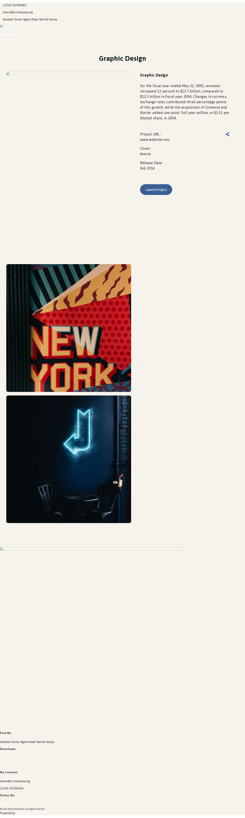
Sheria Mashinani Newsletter (18, 765)
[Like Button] (216, 134)
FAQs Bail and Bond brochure (18, 758)
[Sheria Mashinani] (9, 35)
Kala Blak (22, 813)
